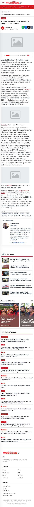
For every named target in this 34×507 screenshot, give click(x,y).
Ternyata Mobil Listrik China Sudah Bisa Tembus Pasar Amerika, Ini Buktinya (15, 355)
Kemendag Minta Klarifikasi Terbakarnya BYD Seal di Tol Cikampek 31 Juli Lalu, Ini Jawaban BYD (16, 432)
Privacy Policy (7, 486)
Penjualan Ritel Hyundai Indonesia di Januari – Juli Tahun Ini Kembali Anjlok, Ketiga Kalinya (15, 348)
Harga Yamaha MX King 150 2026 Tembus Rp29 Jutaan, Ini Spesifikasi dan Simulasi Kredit (15, 340)
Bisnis (15, 7)
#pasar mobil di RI (26, 215)
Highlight (20, 477)
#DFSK (27, 213)
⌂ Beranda (4, 12)
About (4, 488)
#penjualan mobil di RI (7, 213)
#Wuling (22, 213)
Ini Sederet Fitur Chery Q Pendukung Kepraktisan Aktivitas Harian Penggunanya (15, 371)
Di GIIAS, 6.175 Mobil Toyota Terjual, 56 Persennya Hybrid (15, 386)
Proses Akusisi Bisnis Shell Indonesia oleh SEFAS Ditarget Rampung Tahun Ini (15, 394)
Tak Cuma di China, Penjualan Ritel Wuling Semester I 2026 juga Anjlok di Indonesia (16, 440)
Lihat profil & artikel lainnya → (18, 242)
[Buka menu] (3, 2)
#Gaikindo (20, 211)
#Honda (26, 211)
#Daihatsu (10, 215)
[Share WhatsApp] (23, 27)
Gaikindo (27, 89)
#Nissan (4, 215)
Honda (9, 185)
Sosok (4, 475)
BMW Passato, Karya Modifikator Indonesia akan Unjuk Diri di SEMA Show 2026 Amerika (15, 417)
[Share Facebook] (25, 27)
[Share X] (28, 27)
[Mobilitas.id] (19, 2)
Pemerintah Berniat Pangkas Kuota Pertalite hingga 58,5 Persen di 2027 (16, 409)
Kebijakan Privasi (7, 495)
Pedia (10, 7)
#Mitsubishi (17, 215)
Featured (5, 477)
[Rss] (4, 456)
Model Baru (22, 7)
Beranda (4, 7)
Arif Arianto (8, 27)
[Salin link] (31, 27)
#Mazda (16, 213)
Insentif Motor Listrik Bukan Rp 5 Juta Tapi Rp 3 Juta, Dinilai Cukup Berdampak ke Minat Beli (16, 363)
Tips (29, 7)
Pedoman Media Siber (9, 493)
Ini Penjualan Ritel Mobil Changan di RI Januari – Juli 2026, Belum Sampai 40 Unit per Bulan (16, 402)
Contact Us (6, 490)
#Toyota (14, 211)
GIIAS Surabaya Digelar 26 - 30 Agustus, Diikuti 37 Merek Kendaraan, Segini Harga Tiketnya (15, 425)
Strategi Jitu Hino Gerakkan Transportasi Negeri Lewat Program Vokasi (17, 378)
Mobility (4, 375)
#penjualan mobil (6, 211)
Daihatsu (4, 125)
